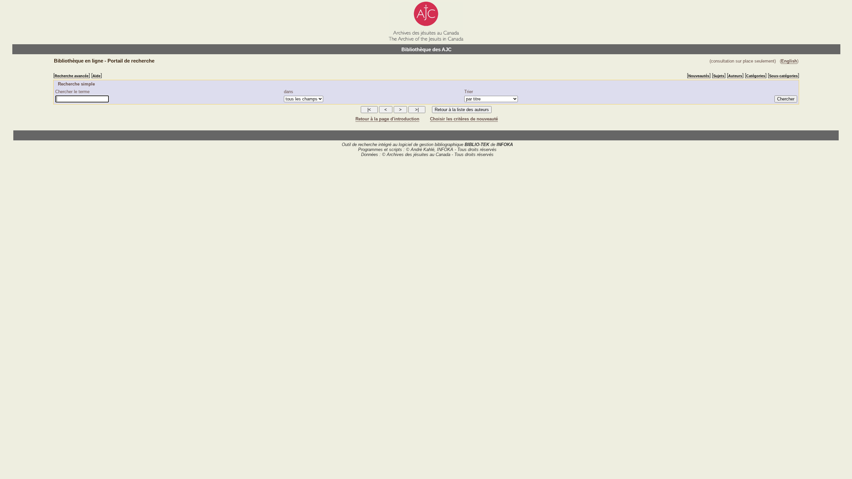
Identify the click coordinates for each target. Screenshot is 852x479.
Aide (97, 76)
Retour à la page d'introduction (387, 118)
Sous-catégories (783, 76)
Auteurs (735, 76)
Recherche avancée (72, 76)
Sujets (718, 76)
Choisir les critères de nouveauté (464, 118)
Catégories (755, 76)
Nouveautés (698, 76)
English (789, 61)
